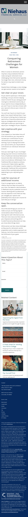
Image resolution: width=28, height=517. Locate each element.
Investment (4, 404)
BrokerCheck (10, 424)
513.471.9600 (20, 456)
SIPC (6, 472)
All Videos (3, 417)
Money (3, 412)
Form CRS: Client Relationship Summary (10, 498)
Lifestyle (3, 414)
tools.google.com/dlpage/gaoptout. (9, 512)
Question (3, 279)
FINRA (2, 472)
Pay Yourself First (9, 373)
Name (3, 263)
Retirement (4, 402)
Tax (2, 410)
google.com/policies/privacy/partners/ (10, 509)
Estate (2, 406)
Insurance (3, 408)
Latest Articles (4, 416)
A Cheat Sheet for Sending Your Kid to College (12, 345)
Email (3, 271)
